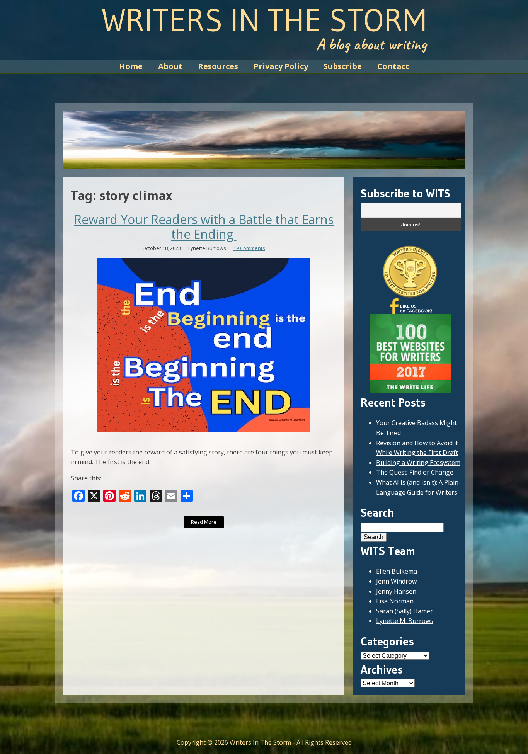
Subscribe (343, 66)
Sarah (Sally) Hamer (404, 611)
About (170, 66)
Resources (218, 66)
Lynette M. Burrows (404, 620)
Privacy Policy (281, 66)
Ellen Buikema (396, 571)
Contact (393, 66)
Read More (203, 521)
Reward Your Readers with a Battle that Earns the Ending (204, 227)
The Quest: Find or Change (414, 472)
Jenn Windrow (396, 581)
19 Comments (249, 248)
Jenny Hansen (396, 591)
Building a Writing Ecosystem (418, 462)
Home (131, 66)
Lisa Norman (395, 601)
